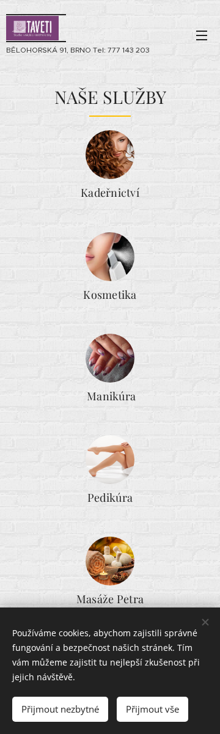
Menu (201, 35)
